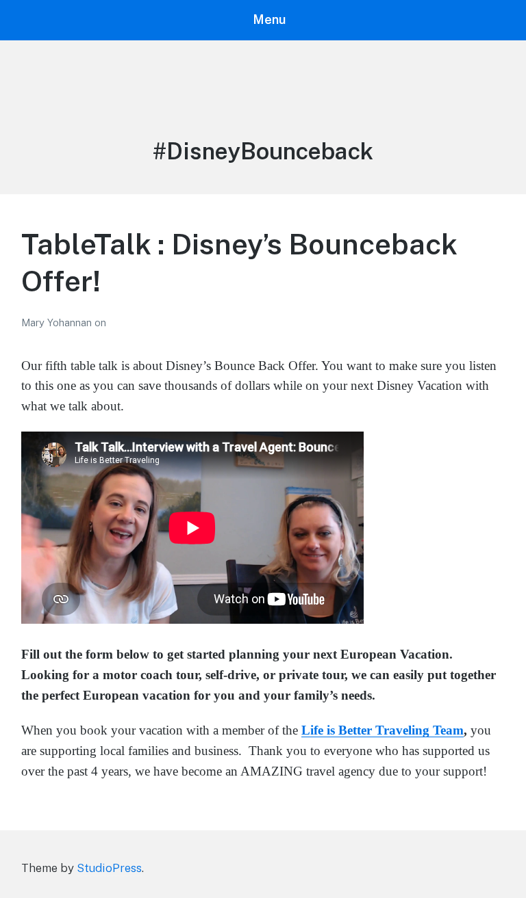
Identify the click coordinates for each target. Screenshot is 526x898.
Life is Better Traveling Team (382, 730)
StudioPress (109, 868)
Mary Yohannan (58, 322)
